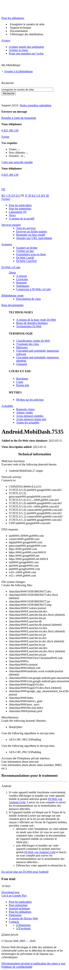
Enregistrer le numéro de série (27, 24)
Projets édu (22, 385)
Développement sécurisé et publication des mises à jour (33, 963)
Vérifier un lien (25, 251)
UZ (38, 195)
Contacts (14, 921)
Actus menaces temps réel (31, 419)
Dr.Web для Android (40, 852)
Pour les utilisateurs (20, 911)
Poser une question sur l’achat (26, 53)
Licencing (22, 279)
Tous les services (26, 228)
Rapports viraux (25, 409)
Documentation (19, 30)
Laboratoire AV (18, 211)
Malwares (22, 347)
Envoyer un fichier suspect (31, 231)
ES (18, 195)
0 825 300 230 (9, 130)
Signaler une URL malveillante (34, 238)
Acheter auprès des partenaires (26, 46)
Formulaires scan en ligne (31, 254)
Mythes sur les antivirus (30, 399)
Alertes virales (24, 412)
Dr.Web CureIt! (25, 257)
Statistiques (22, 285)
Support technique (20, 27)
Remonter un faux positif (30, 234)
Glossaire (21, 364)
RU (3, 195)
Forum (5, 136)
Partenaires (15, 915)
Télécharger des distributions (26, 34)
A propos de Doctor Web (23, 918)
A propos (21, 275)
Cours (19, 381)
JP (30, 195)
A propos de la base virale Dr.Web (36, 319)
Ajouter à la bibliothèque (18, 71)
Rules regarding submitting (35, 105)
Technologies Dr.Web (28, 326)
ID (47, 195)
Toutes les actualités (27, 422)
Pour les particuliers (20, 205)
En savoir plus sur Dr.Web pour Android (24, 871)
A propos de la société (21, 218)
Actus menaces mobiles (29, 415)
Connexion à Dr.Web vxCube (33, 289)
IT (26, 195)
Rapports (21, 282)
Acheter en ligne (18, 50)
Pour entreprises (18, 905)
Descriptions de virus (28, 298)
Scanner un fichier (26, 247)
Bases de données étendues (32, 323)
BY (43, 195)
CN (8, 195)
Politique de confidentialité (16, 966)
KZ (34, 195)
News (12, 215)
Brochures (22, 378)
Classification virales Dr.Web (33, 340)
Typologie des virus (27, 344)
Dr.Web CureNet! (26, 261)
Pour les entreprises (20, 208)
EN (13, 195)
